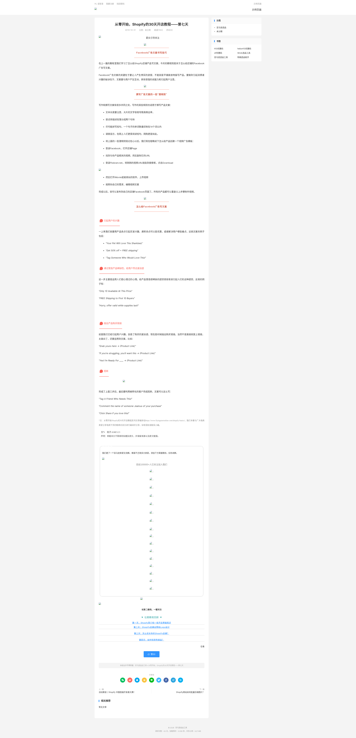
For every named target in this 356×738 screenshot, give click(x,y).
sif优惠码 (218, 53)
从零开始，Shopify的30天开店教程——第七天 (151, 24)
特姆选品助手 (243, 57)
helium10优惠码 (244, 48)
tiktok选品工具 (243, 53)
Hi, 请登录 (99, 4)
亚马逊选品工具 (96, 10)
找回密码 (120, 4)
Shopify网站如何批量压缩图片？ (190, 692)
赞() (151, 654)
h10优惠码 (218, 48)
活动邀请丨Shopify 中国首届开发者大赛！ (117, 692)
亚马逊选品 (221, 27)
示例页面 (256, 9)
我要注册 (110, 4)
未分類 (219, 31)
